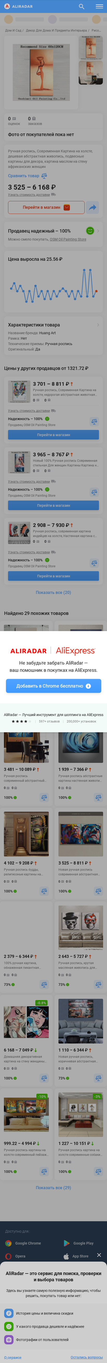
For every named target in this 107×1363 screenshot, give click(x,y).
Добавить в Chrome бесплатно (49, 685)
